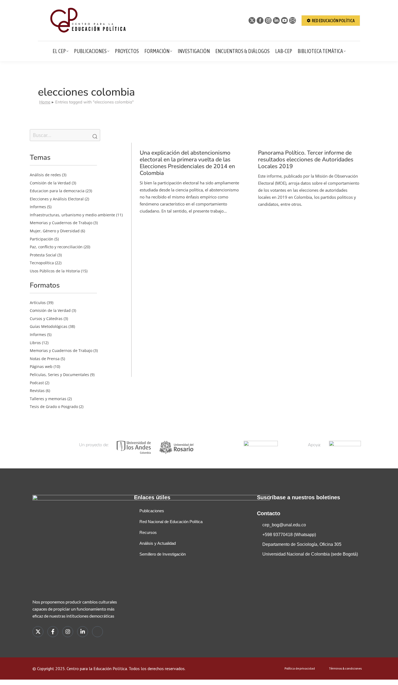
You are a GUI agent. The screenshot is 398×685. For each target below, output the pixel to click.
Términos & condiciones (345, 668)
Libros (35, 342)
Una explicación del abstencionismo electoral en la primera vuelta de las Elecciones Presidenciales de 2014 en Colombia (187, 163)
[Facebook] (52, 631)
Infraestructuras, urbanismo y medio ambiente (72, 214)
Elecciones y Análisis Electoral (57, 198)
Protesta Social (43, 254)
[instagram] (67, 631)
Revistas (37, 390)
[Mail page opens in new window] (292, 20)
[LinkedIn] (82, 631)
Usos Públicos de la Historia (55, 270)
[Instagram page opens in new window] (268, 20)
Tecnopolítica (42, 262)
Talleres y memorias (48, 398)
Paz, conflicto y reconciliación (56, 246)
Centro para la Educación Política (97, 668)
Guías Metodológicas (48, 326)
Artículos (38, 302)
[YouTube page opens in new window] (284, 20)
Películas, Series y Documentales (59, 374)
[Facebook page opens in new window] (260, 20)
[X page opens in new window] (252, 20)
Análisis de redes (45, 174)
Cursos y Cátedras (46, 318)
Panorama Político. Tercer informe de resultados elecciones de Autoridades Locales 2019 (305, 159)
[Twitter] (37, 631)
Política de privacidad (300, 668)
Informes (38, 206)
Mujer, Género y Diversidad (55, 230)
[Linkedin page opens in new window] (276, 20)
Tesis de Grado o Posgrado (54, 406)
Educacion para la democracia (57, 190)
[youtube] (97, 631)
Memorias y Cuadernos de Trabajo (61, 222)
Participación (41, 239)
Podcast (37, 382)
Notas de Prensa (45, 358)
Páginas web (41, 366)
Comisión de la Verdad (50, 182)
